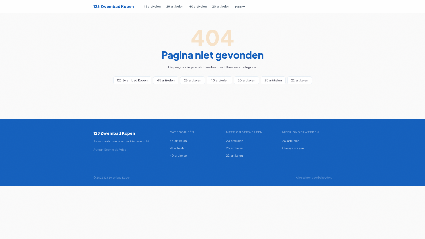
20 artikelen (221, 6)
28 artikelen (175, 6)
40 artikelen (198, 6)
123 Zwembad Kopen (113, 6)
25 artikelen (273, 80)
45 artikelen (152, 6)
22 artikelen (299, 80)
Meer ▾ (240, 6)
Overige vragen (293, 148)
